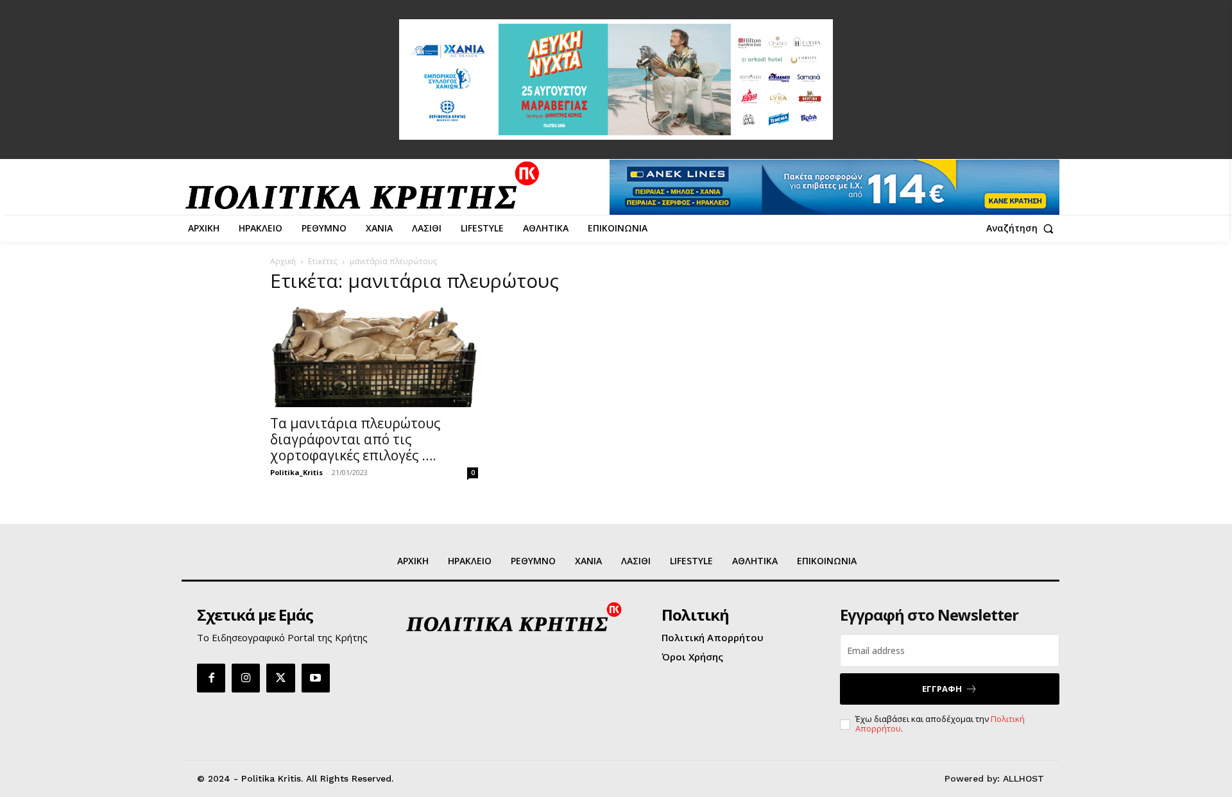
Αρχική (283, 261)
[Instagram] (246, 678)
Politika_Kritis (296, 472)
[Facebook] (211, 678)
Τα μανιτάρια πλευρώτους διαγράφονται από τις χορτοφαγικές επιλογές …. (355, 439)
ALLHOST (1023, 778)
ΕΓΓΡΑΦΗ (942, 688)
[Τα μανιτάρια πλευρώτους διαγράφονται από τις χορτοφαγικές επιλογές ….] (374, 356)
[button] (1022, 228)
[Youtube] (316, 678)
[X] (280, 678)
